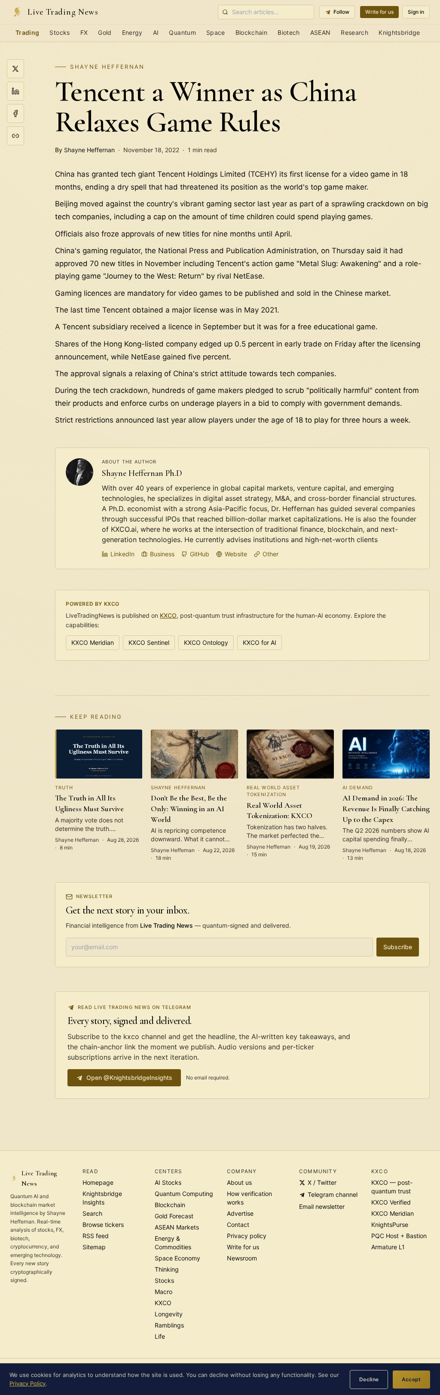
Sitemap (94, 1247)
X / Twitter (322, 1182)
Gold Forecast (174, 1216)
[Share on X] (15, 68)
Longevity (169, 1314)
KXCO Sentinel (148, 642)
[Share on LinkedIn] (15, 91)
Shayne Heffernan (107, 66)
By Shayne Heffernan (85, 149)
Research (354, 32)
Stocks (59, 32)
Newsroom (242, 1258)
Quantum (182, 32)
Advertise (240, 1213)
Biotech (288, 32)
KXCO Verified (391, 1202)
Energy (132, 32)
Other (270, 554)
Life (160, 1336)
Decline (369, 1379)
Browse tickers (103, 1224)
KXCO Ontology (206, 642)
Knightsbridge (399, 32)
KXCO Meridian (92, 642)
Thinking (167, 1269)
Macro (163, 1291)
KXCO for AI (259, 642)
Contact (238, 1224)
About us (239, 1182)
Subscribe (397, 946)
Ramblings (169, 1325)
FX (84, 32)
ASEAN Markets (177, 1227)
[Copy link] (15, 135)
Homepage (97, 1182)
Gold (104, 32)
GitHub (199, 554)
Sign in (416, 12)
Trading (27, 32)
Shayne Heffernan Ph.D (142, 473)
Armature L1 (388, 1247)
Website (236, 554)
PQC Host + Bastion (399, 1235)
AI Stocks (168, 1182)
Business (162, 554)
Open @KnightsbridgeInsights (129, 1077)
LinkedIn (122, 554)
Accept (411, 1379)
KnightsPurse (389, 1224)
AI (156, 32)
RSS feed (95, 1235)
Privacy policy (246, 1235)
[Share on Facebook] (15, 113)
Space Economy (177, 1258)
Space (215, 32)
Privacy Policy (27, 1383)
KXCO (168, 615)
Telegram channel (333, 1194)
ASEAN (320, 32)
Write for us (379, 12)
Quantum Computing (184, 1193)
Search (92, 1213)
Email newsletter (322, 1206)
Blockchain (251, 32)
